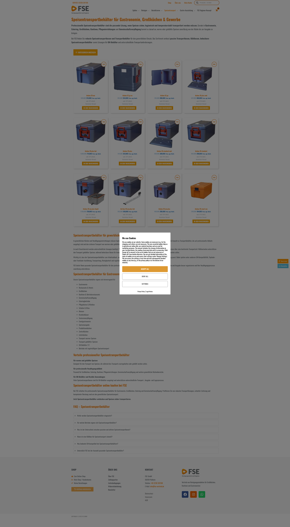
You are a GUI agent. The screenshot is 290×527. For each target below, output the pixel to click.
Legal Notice (149, 291)
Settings (145, 284)
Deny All (145, 276)
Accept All (145, 269)
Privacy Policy (141, 291)
